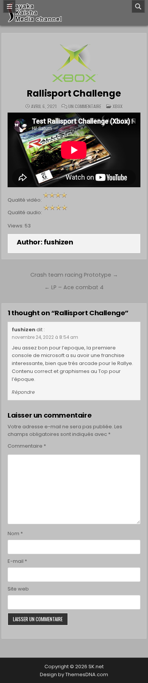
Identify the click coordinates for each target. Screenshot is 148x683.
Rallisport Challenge (74, 93)
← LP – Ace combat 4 (74, 287)
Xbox (118, 106)
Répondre (23, 392)
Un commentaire (84, 106)
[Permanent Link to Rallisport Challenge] (74, 61)
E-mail (17, 561)
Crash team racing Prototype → (74, 275)
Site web (18, 588)
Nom (15, 533)
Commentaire (27, 446)
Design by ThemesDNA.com (74, 674)
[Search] (138, 6)
